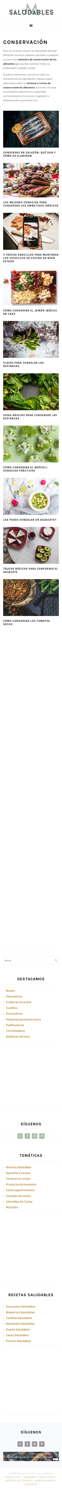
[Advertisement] (31, 757)
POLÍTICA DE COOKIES (19, 1480)
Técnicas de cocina (18, 1178)
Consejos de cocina (18, 1196)
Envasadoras (14, 1013)
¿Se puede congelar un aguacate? (30, 519)
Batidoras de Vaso (18, 1036)
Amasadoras (14, 996)
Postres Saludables (18, 1341)
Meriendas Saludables (20, 1323)
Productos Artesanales (21, 1184)
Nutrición (12, 1207)
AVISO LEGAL (12, 1477)
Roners (10, 990)
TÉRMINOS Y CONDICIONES (39, 1477)
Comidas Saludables (19, 1318)
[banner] (31, 1460)
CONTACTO (31, 1484)
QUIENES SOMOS (44, 1480)
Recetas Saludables (19, 1167)
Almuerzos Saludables (20, 1312)
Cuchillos (12, 1007)
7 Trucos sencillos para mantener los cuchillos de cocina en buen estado (31, 258)
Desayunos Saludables (20, 1306)
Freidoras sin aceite (18, 1002)
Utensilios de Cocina (19, 1201)
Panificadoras (15, 1025)
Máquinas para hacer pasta (23, 1019)
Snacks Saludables (18, 1329)
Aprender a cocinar (18, 1173)
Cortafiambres (15, 1030)
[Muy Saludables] (31, 17)
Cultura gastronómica (20, 1190)
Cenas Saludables (17, 1335)
